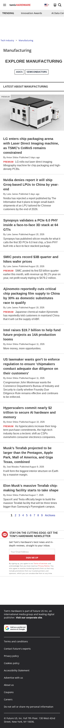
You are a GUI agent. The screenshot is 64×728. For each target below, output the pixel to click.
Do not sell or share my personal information (28, 706)
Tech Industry (7, 40)
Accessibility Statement (16, 670)
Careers (8, 699)
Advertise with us (13, 677)
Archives (50, 515)
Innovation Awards (31, 13)
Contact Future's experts (17, 648)
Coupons (9, 692)
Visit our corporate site (29, 617)
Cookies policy (11, 663)
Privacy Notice (44, 566)
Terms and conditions (16, 641)
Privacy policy (11, 655)
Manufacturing (26, 40)
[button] (59, 5)
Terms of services (41, 563)
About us (9, 684)
